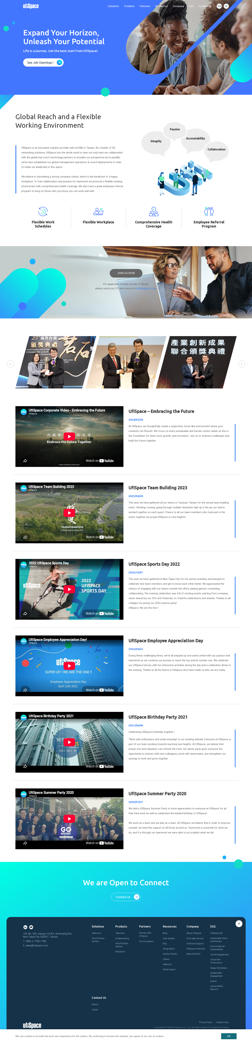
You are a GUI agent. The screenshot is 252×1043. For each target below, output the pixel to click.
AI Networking (122, 938)
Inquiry (95, 1004)
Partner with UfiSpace (145, 934)
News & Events (193, 954)
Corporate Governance (216, 961)
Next (241, 363)
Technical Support (195, 943)
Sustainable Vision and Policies (219, 939)
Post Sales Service (195, 938)
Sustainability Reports (216, 987)
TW (219, 6)
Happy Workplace (218, 968)
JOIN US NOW (126, 273)
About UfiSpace (194, 933)
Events (213, 981)
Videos (166, 959)
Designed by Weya (219, 1027)
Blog (165, 933)
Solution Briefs (170, 954)
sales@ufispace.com (37, 945)
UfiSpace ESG (216, 933)
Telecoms (96, 933)
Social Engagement (219, 954)
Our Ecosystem (146, 941)
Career (95, 1009)
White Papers (169, 969)
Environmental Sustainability (217, 947)
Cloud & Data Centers (98, 939)
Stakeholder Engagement (216, 974)
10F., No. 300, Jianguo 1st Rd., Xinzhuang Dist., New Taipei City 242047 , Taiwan (48, 935)
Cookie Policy (222, 1022)
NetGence (120, 951)
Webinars (167, 964)
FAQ (165, 943)
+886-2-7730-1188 (36, 941)
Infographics (169, 949)
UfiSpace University (196, 949)
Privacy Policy (205, 1022)
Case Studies (169, 938)
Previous (10, 363)
